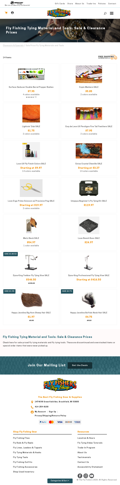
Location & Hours (86, 438)
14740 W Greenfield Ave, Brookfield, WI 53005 (57, 402)
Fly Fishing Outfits (22, 462)
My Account (40, 412)
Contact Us (83, 462)
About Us (79, 4)
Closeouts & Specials (13, 46)
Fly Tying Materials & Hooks (27, 453)
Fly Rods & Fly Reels (23, 443)
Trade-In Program (86, 448)
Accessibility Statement (90, 467)
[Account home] (12, 13)
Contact (112, 4)
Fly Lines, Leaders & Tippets (27, 448)
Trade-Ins (91, 4)
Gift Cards (60, 4)
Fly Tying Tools (20, 457)
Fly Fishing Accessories (25, 467)
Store (70, 4)
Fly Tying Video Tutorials (90, 443)
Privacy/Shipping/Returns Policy (50, 416)
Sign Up (52, 412)
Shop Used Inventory (23, 472)
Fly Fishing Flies (21, 438)
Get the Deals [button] (80, 365)
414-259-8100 (41, 407)
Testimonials (84, 457)
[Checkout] (6, 13)
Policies (102, 4)
